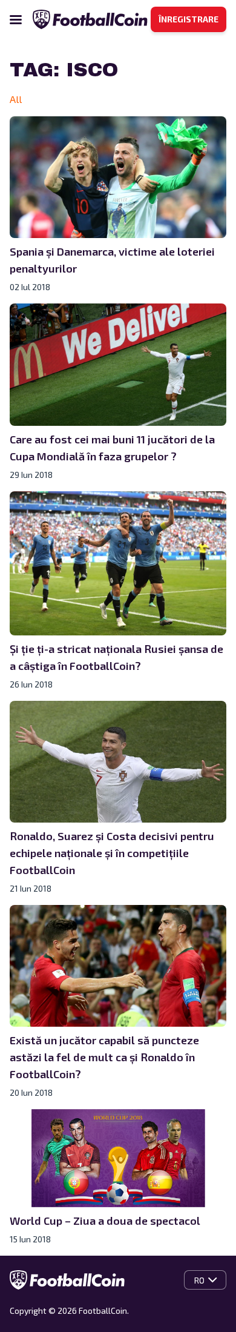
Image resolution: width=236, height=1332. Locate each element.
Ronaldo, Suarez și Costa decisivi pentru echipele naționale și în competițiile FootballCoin (112, 852)
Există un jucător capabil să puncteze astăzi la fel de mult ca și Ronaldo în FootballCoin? (104, 1057)
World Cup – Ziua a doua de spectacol (105, 1220)
